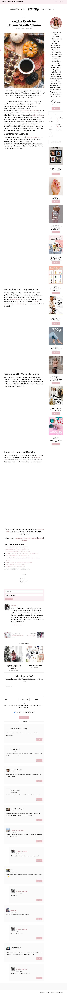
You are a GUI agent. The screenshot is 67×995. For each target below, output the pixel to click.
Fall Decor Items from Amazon (15, 567)
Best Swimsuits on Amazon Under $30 (18, 556)
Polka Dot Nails (56, 199)
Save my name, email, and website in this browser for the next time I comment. (24, 706)
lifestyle (50, 9)
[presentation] (6, 657)
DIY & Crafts (55, 347)
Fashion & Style (55, 225)
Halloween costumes (32, 137)
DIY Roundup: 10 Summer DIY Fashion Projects (55, 440)
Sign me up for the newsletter (24, 712)
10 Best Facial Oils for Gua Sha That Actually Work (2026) (56, 289)
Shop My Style (10, 1)
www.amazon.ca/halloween (29, 110)
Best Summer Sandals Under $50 (16, 564)
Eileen (13, 605)
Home (56, 316)
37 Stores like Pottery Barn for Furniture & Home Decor (55, 320)
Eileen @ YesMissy (21, 851)
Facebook (34, 538)
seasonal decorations (16, 299)
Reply (39, 739)
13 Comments (29, 28)
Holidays (24, 17)
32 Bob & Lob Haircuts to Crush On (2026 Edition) (56, 170)
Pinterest (27, 538)
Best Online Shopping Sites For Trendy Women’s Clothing (55, 228)
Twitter (40, 538)
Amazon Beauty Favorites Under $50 (17, 549)
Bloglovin (24, 540)
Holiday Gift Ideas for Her (34, 665)
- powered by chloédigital (58, 992)
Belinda (13, 910)
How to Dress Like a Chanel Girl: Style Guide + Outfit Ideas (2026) (56, 410)
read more (56, 108)
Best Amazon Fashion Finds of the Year (18, 551)
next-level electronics (18, 304)
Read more (56, 173)
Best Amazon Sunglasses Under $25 (17, 547)
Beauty (44, 9)
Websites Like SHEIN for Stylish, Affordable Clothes (22, 553)
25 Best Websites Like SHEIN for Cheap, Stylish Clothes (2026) (55, 259)
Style (22, 9)
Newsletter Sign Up (18, 1)
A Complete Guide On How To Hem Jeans (55, 349)
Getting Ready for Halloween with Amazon (19, 562)
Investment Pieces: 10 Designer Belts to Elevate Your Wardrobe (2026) (56, 379)
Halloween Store (37, 115)
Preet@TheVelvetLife (17, 830)
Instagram (19, 538)
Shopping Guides (15, 9)
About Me (4, 1)
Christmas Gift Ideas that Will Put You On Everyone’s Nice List (13, 666)
